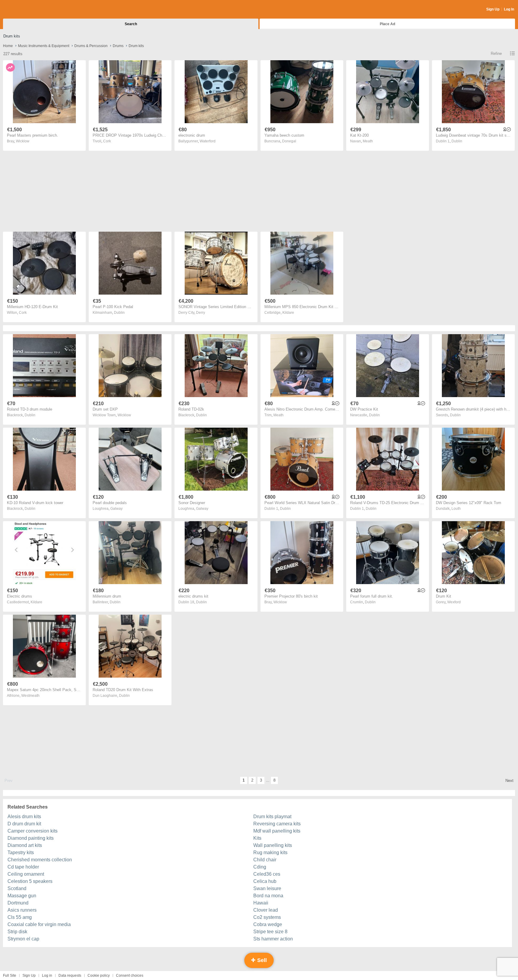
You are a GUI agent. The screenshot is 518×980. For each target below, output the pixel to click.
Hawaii (260, 902)
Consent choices (129, 975)
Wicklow (22, 141)
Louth (456, 508)
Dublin (456, 141)
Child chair (264, 859)
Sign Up (492, 9)
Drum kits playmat (272, 816)
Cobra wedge (267, 924)
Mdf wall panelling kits (276, 830)
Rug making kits (270, 852)
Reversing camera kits (277, 823)
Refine (496, 53)
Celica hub (264, 881)
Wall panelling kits (272, 845)
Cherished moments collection (39, 859)
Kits (257, 838)
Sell (261, 960)
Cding (259, 866)
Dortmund (17, 902)
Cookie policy (99, 975)
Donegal (289, 141)
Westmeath (30, 695)
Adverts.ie (26, 9)
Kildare (288, 312)
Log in (47, 975)
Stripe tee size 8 (270, 931)
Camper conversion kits (32, 830)
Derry (200, 312)
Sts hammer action (273, 938)
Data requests (69, 975)
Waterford (208, 141)
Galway (116, 508)
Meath (368, 141)
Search (131, 24)
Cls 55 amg (19, 917)
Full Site (9, 975)
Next (509, 780)
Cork (107, 141)
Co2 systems (267, 917)
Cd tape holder (23, 866)
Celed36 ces (266, 874)
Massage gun (21, 895)
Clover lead (265, 910)
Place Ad (387, 24)
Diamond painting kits (30, 838)
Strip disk (17, 931)
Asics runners (22, 910)
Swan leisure (267, 888)
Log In (509, 9)
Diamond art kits (24, 845)
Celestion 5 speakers (29, 881)
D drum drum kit (24, 823)
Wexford (454, 602)
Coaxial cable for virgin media (39, 924)
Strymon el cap (23, 938)
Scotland (16, 888)
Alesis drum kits (24, 816)
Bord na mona (268, 895)
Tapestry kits (20, 852)
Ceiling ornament (25, 874)
